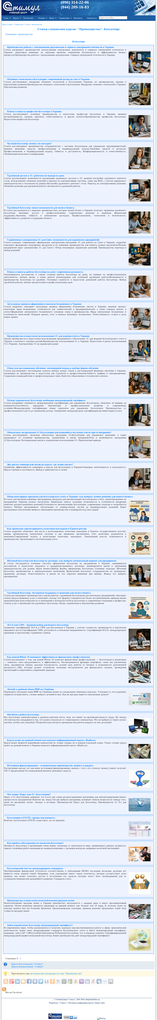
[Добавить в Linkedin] (17, 981)
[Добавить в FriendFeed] (87, 981)
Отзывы (41, 18)
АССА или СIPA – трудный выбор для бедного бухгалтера (38, 625)
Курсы (16, 18)
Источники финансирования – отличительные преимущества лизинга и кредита (50, 765)
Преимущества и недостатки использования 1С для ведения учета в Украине (48, 336)
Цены (51, 18)
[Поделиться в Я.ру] (93, 981)
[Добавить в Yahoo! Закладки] (81, 981)
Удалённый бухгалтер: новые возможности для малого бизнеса (40, 207)
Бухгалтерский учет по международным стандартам (35, 868)
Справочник (64, 18)
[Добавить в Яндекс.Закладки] (75, 981)
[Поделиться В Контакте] (35, 981)
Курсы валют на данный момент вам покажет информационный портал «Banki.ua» (51, 740)
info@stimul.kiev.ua (92, 999)
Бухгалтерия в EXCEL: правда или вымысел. (31, 817)
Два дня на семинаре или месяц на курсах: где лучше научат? (40, 464)
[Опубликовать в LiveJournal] (58, 981)
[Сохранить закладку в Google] (69, 981)
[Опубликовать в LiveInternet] (46, 981)
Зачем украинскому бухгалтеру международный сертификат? (40, 925)
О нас (6, 18)
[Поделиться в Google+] (11, 981)
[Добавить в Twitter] (40, 981)
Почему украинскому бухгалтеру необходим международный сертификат (46, 400)
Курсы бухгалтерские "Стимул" (27, 964)
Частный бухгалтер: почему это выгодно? (29, 143)
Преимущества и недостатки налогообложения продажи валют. (41, 900)
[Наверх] (110, 981)
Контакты (78, 18)
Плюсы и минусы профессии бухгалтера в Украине (34, 111)
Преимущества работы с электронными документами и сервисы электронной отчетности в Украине (60, 47)
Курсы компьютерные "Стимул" (27, 966)
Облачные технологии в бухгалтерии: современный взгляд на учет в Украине (48, 79)
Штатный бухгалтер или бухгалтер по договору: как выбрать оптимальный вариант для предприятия (61, 561)
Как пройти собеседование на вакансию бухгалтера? (35, 843)
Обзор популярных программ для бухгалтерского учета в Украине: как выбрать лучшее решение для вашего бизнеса (70, 496)
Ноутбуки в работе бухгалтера (23, 714)
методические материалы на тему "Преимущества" (56, 973)
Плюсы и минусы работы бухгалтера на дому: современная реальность (45, 272)
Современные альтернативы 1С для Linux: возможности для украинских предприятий (53, 240)
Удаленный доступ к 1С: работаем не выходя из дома (35, 175)
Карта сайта (100, 1003)
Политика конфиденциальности (81, 1003)
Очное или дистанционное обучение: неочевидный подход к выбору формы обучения (52, 368)
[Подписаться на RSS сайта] (5, 981)
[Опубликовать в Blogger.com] (23, 981)
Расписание (28, 18)
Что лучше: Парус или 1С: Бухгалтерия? (29, 794)
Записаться (92, 18)
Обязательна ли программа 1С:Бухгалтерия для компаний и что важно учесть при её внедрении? (59, 432)
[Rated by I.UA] (70, 1018)
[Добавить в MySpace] (99, 981)
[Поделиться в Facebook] (29, 981)
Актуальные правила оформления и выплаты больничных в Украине (44, 304)
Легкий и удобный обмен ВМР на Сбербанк (30, 689)
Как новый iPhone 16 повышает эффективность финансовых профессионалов (48, 657)
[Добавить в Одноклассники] (52, 981)
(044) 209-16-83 (75, 7)
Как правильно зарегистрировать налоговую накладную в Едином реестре (47, 528)
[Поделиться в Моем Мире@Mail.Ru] (64, 981)
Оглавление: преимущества (19, 34)
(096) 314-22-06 (75, 2)
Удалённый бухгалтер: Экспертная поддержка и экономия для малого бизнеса (49, 593)
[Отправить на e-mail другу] (104, 981)
